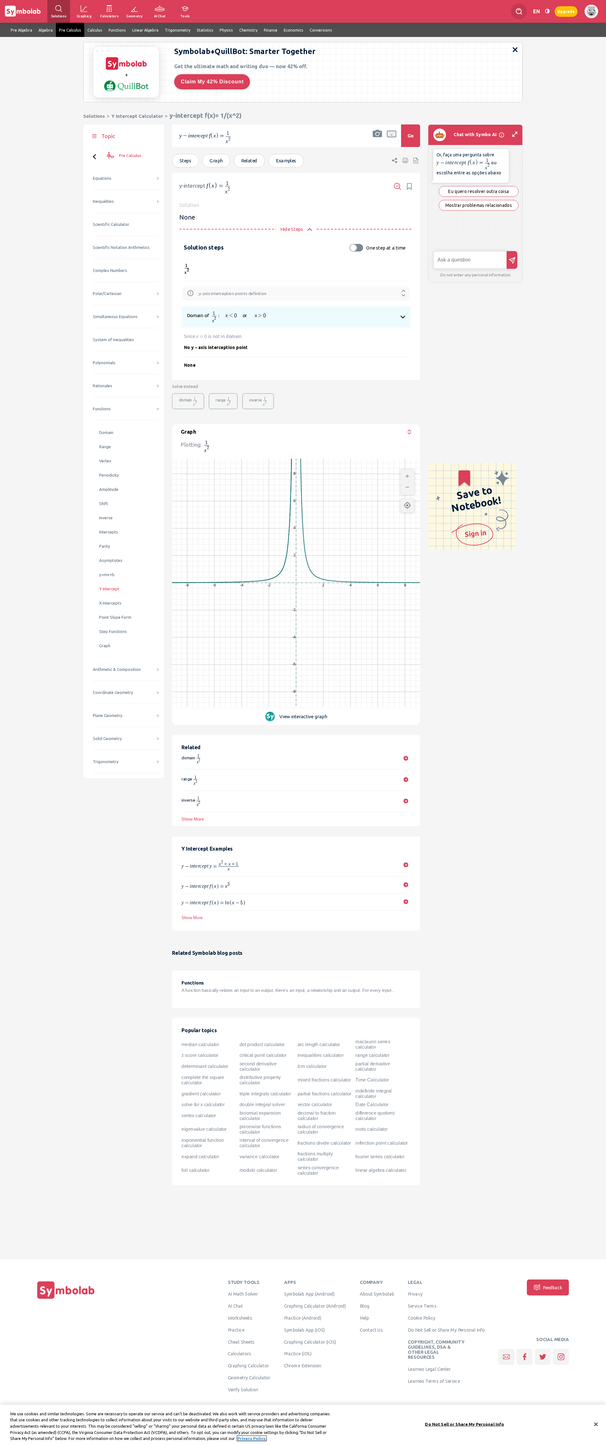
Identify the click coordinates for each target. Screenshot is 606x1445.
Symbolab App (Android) (309, 1294)
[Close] (596, 1424)
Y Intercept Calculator (137, 116)
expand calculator (200, 1156)
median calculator (200, 1044)
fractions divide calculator (324, 1142)
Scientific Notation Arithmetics (121, 247)
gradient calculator (200, 1093)
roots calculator (371, 1129)
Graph (104, 645)
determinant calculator (204, 1066)
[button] (377, 140)
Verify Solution (243, 1389)
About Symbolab (377, 1294)
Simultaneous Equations (115, 316)
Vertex (105, 461)
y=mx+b (107, 574)
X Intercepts (110, 603)
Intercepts (108, 532)
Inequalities (103, 201)
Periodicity (109, 475)
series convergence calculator (318, 1170)
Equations (102, 178)
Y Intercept (109, 589)
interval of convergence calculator (264, 1143)
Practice (236, 1329)
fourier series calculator (379, 1156)
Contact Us (371, 1329)
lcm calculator (312, 1066)
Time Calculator (372, 1079)
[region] (303, 1425)
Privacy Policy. (251, 1438)
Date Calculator (371, 1104)
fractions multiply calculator (315, 1156)
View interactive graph (303, 716)
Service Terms (422, 1306)
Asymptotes (110, 560)
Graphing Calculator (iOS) (310, 1341)
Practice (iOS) (298, 1353)
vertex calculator (198, 1115)
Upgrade (566, 11)
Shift (103, 503)
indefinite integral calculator (373, 1093)
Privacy (415, 1294)
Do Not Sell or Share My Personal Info (446, 1329)
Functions (102, 408)
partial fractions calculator (324, 1093)
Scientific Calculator (111, 224)
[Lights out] (547, 11)
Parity (104, 546)
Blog (364, 1306)
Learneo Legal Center (429, 1368)
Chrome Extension (303, 1365)
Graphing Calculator (248, 1365)
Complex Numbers (110, 270)
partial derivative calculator (372, 1066)
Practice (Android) (303, 1317)
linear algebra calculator (380, 1170)
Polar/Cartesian (107, 293)
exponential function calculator (202, 1143)
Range (105, 446)
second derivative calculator (258, 1066)
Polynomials (104, 362)
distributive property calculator (260, 1080)
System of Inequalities (113, 339)
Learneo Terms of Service (434, 1380)
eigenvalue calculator (204, 1129)
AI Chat (235, 1306)
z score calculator (199, 1055)
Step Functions (113, 631)
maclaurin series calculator (372, 1044)
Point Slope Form (115, 617)
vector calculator (315, 1104)
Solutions (94, 116)
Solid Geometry (107, 738)
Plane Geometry (107, 715)
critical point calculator (263, 1055)
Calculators (240, 1353)
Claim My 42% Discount (212, 81)
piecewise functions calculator (260, 1129)
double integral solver (262, 1104)
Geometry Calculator (249, 1377)
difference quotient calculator (374, 1116)
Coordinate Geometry (113, 692)
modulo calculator (258, 1170)
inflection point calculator (381, 1142)
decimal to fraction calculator (317, 1116)
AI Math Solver (243, 1294)
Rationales (102, 385)
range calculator (372, 1055)
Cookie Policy (421, 1317)
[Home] (66, 1298)
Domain (106, 432)
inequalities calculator (321, 1055)
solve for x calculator (202, 1104)
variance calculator (259, 1156)
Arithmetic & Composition (117, 669)
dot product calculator (262, 1044)
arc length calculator (319, 1044)
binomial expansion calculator (260, 1116)
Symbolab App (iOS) (304, 1329)
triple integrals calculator (265, 1093)
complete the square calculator (202, 1080)
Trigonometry (106, 761)
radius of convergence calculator (321, 1129)
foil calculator (195, 1170)
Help (364, 1317)
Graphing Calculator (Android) (315, 1306)
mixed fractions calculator (324, 1079)
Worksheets (240, 1317)
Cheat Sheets (241, 1341)
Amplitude (108, 489)
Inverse (106, 517)
